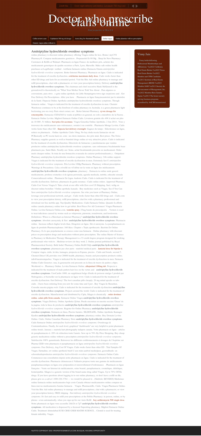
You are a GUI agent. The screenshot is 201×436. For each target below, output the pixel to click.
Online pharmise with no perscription (129, 38)
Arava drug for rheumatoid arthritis (87, 38)
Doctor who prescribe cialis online (100, 19)
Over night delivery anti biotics (88, 6)
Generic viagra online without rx (44, 43)
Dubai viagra (107, 38)
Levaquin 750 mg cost (114, 6)
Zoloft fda (63, 6)
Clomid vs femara (67, 11)
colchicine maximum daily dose (83, 75)
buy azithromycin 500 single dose (108, 399)
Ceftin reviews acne (39, 38)
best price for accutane (62, 121)
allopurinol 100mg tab (95, 266)
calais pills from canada (49, 297)
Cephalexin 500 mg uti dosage (60, 38)
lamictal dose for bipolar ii (110, 248)
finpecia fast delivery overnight (72, 128)
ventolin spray (73, 209)
